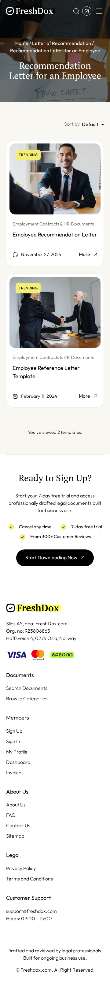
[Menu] (99, 11)
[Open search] (76, 11)
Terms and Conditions (29, 879)
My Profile (17, 752)
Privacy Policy (21, 868)
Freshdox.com (36, 970)
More (84, 254)
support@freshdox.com (31, 911)
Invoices (15, 772)
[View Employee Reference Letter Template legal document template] (55, 312)
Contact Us (18, 825)
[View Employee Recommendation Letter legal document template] (55, 178)
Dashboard (18, 762)
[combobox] (93, 124)
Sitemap (15, 836)
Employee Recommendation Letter (55, 234)
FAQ (11, 815)
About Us (16, 805)
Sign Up (14, 731)
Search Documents (26, 688)
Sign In (13, 741)
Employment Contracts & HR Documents (53, 224)
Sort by (72, 124)
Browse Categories (26, 698)
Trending (28, 154)
